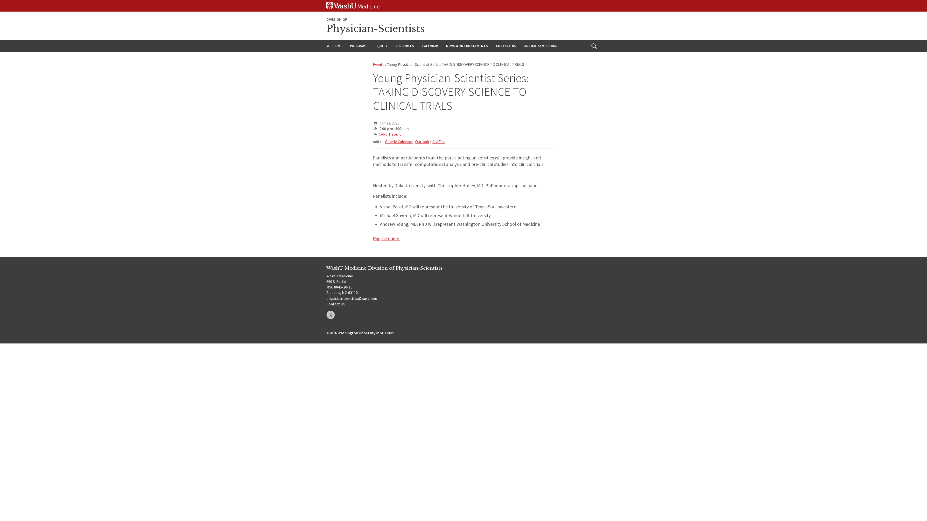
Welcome (334, 46)
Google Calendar (399, 141)
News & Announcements (467, 46)
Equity (381, 46)
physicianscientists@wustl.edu (351, 298)
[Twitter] (330, 315)
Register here (386, 238)
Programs (358, 46)
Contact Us (506, 46)
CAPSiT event (390, 134)
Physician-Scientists (375, 29)
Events (378, 64)
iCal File (438, 141)
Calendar (430, 46)
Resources (404, 46)
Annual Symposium (540, 46)
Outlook (422, 141)
